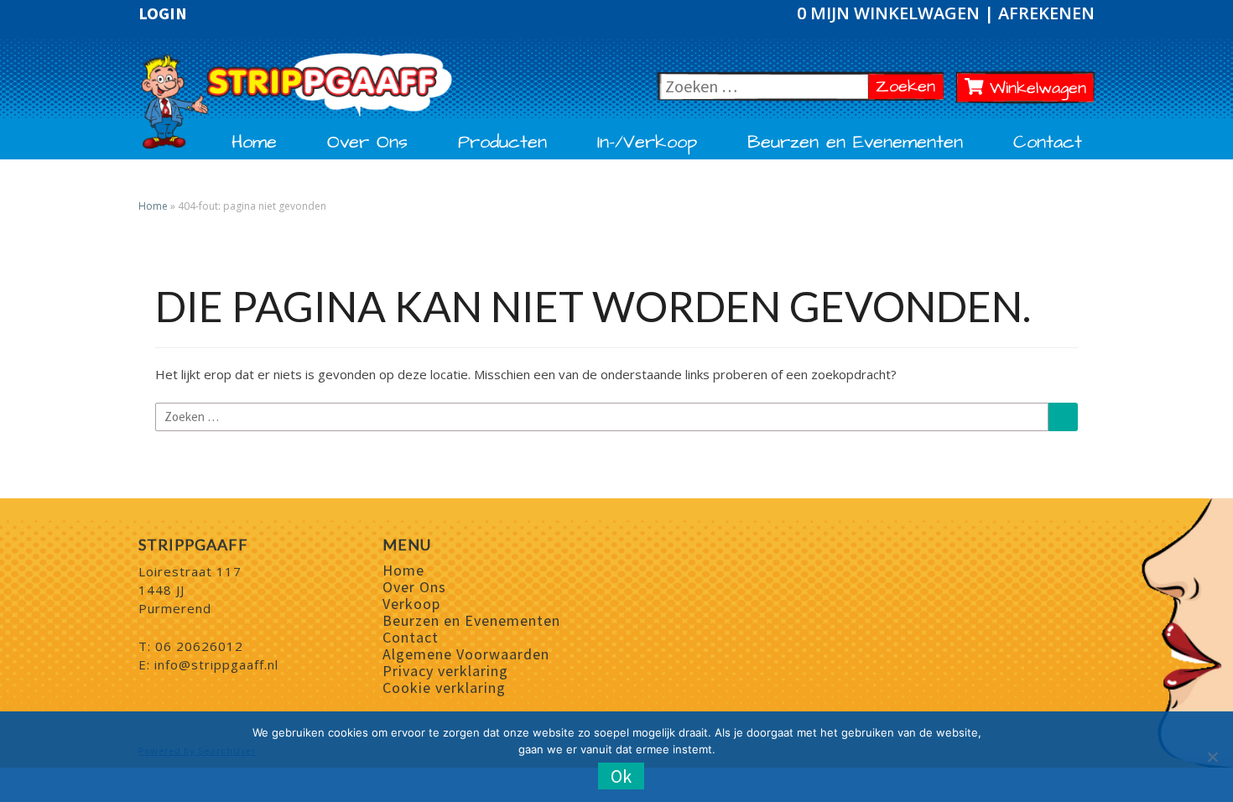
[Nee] (1212, 756)
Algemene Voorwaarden (465, 654)
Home (254, 142)
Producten (502, 142)
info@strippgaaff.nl (216, 664)
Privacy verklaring (445, 670)
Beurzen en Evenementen (855, 142)
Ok (621, 776)
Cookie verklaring (444, 687)
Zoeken (910, 86)
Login (162, 13)
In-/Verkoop (647, 142)
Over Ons (367, 142)
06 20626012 (199, 646)
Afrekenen (1046, 13)
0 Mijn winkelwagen (890, 13)
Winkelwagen (1034, 88)
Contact (1047, 142)
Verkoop (411, 603)
